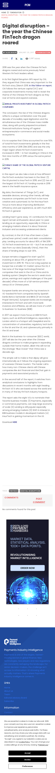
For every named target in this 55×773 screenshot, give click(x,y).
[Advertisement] (27, 454)
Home (7, 687)
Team (7, 694)
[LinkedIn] (21, 59)
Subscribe (9, 701)
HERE (15, 422)
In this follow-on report (40, 85)
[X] (16, 59)
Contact (8, 712)
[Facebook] (12, 59)
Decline (27, 760)
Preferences (27, 766)
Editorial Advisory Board (15, 697)
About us (8, 691)
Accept (27, 753)
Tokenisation (43, 52)
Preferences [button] (43, 745)
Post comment (39, 500)
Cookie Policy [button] (24, 742)
